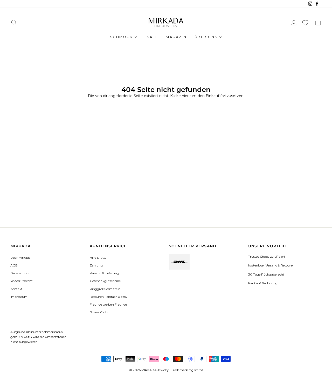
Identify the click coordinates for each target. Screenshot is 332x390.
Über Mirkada (20, 257)
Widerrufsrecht (21, 281)
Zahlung (96, 265)
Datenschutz (20, 273)
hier (185, 95)
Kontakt (16, 289)
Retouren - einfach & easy (108, 297)
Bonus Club (98, 312)
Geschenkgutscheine (105, 281)
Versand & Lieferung (104, 273)
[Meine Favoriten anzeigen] (305, 22)
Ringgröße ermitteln (105, 289)
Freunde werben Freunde (108, 304)
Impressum (18, 297)
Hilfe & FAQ (98, 257)
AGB (14, 265)
